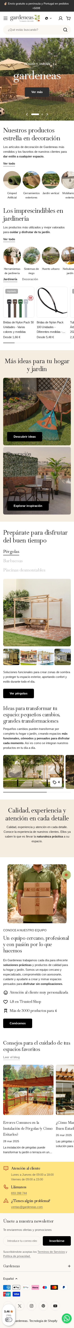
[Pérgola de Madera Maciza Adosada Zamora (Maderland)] (62, 657)
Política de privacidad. (17, 1256)
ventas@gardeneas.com (27, 1207)
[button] (48, 18)
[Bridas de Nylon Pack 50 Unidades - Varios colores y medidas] (18, 302)
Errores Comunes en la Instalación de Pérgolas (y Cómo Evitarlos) (27, 1128)
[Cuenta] (60, 18)
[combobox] (37, 29)
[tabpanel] (37, 673)
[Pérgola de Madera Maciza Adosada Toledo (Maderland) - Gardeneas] (11, 657)
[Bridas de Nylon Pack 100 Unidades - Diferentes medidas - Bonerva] (52, 302)
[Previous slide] (27, 114)
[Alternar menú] (5, 18)
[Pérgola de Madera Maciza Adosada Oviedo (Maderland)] (45, 657)
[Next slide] (47, 114)
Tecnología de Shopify (43, 1320)
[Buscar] (65, 29)
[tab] (11, 551)
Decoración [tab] (30, 279)
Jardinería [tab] (10, 279)
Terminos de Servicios (51, 1251)
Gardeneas (20, 1320)
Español (8, 1278)
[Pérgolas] (37, 612)
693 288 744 (19, 1193)
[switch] (8, 1320)
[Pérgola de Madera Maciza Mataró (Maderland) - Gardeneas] (28, 657)
